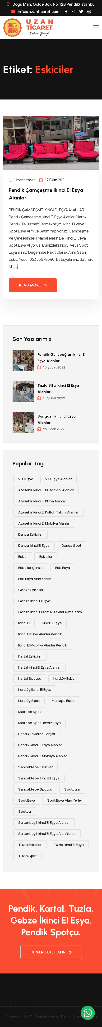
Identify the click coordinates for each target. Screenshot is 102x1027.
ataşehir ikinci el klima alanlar (42, 501)
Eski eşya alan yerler (34, 578)
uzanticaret (24, 179)
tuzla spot (27, 855)
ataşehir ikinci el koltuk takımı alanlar (48, 512)
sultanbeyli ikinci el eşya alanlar (44, 822)
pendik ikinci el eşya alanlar (40, 744)
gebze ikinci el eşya (34, 600)
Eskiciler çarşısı (30, 567)
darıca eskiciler (30, 534)
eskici (22, 556)
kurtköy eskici (64, 678)
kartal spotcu (29, 678)
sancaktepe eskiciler (35, 767)
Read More (30, 285)
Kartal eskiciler (30, 656)
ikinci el (24, 623)
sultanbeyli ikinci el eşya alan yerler (47, 833)
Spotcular (72, 789)
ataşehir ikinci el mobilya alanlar (44, 523)
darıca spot (71, 545)
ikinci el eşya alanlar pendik (40, 634)
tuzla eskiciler (30, 844)
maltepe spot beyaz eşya (39, 722)
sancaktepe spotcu (35, 789)
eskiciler (45, 556)
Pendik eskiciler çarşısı (36, 733)
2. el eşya (25, 478)
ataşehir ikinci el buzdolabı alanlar (46, 490)
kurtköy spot (29, 700)
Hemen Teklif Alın (48, 952)
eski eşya (62, 567)
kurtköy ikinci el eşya (34, 689)
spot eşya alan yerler (64, 800)
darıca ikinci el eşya (34, 545)
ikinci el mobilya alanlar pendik (42, 645)
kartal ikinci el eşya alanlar (39, 667)
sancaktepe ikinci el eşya (39, 778)
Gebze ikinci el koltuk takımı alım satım (50, 611)
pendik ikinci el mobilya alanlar (42, 756)
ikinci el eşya (52, 623)
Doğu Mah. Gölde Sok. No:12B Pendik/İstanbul (54, 4)
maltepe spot (29, 711)
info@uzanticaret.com (38, 11)
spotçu (24, 811)
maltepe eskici (63, 700)
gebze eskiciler (30, 589)
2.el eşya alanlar (58, 478)
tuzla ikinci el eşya (69, 844)
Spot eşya (26, 800)
